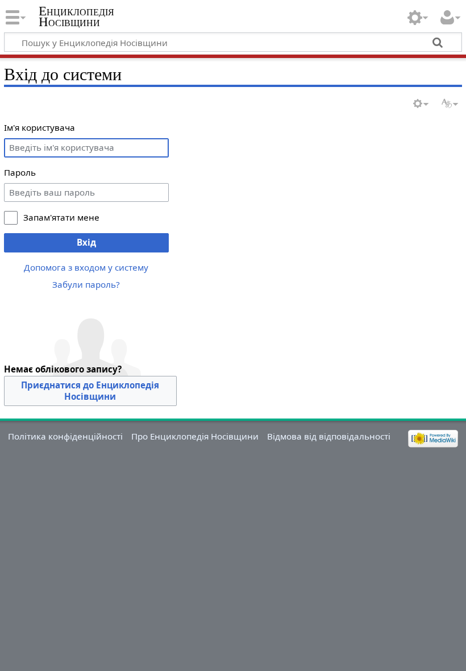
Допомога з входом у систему (86, 267)
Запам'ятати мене (61, 217)
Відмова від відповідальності (328, 436)
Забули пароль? (86, 284)
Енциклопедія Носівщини (76, 16)
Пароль (20, 172)
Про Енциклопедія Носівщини (195, 436)
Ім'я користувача (39, 127)
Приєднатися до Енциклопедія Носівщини (90, 390)
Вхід (86, 242)
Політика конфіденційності (65, 436)
